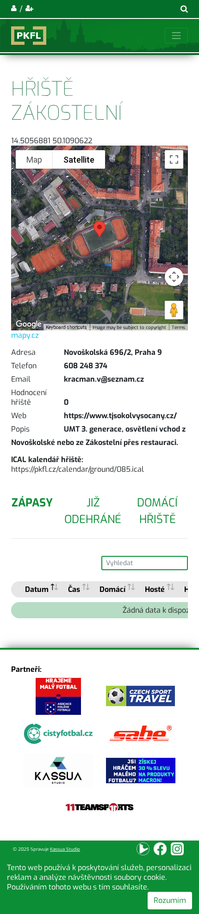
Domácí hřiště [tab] (157, 511)
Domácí (112, 589)
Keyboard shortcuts (66, 327)
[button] (99, 229)
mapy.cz (25, 335)
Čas (74, 589)
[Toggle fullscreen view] (174, 159)
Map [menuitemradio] (34, 160)
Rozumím (170, 900)
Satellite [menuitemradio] (78, 160)
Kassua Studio (65, 849)
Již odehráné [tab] (92, 511)
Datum (37, 589)
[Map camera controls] (174, 277)
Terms (178, 327)
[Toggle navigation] (176, 35)
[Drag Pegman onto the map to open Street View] (174, 310)
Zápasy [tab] (32, 502)
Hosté (155, 589)
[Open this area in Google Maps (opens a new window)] (28, 324)
